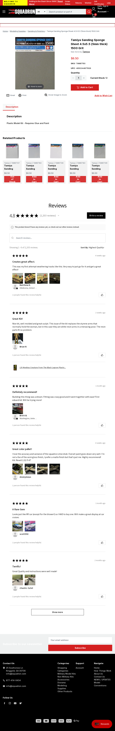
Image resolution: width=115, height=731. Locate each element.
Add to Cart (86, 87)
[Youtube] (15, 703)
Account (80, 668)
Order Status (67, 2)
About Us (98, 674)
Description (10, 106)
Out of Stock (12, 179)
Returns (78, 3)
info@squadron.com (16, 686)
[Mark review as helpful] (102, 295)
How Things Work (102, 671)
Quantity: (75, 73)
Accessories (63, 679)
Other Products (65, 691)
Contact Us (99, 676)
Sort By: (84, 247)
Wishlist (88, 3)
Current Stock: (99, 78)
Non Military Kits (66, 676)
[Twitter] (20, 703)
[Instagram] (10, 703)
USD (109, 3)
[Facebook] (4, 703)
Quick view (12, 150)
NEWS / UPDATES (102, 679)
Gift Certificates (99, 2)
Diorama (62, 682)
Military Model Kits (67, 674)
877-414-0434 (13, 680)
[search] (89, 11)
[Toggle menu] (4, 11)
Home (97, 668)
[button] (58, 215)
